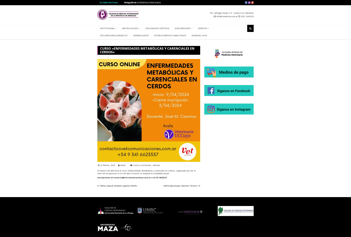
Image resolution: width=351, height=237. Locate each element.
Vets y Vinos (130, 2)
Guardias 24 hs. (199, 35)
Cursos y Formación (142, 165)
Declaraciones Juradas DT (114, 35)
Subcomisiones (182, 28)
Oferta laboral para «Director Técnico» (180, 185)
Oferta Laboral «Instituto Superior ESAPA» (118, 185)
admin (123, 165)
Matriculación (130, 28)
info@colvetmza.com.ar (227, 16)
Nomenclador (140, 35)
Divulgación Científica (157, 28)
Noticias (156, 165)
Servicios (202, 28)
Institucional (107, 28)
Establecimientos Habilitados (170, 35)
